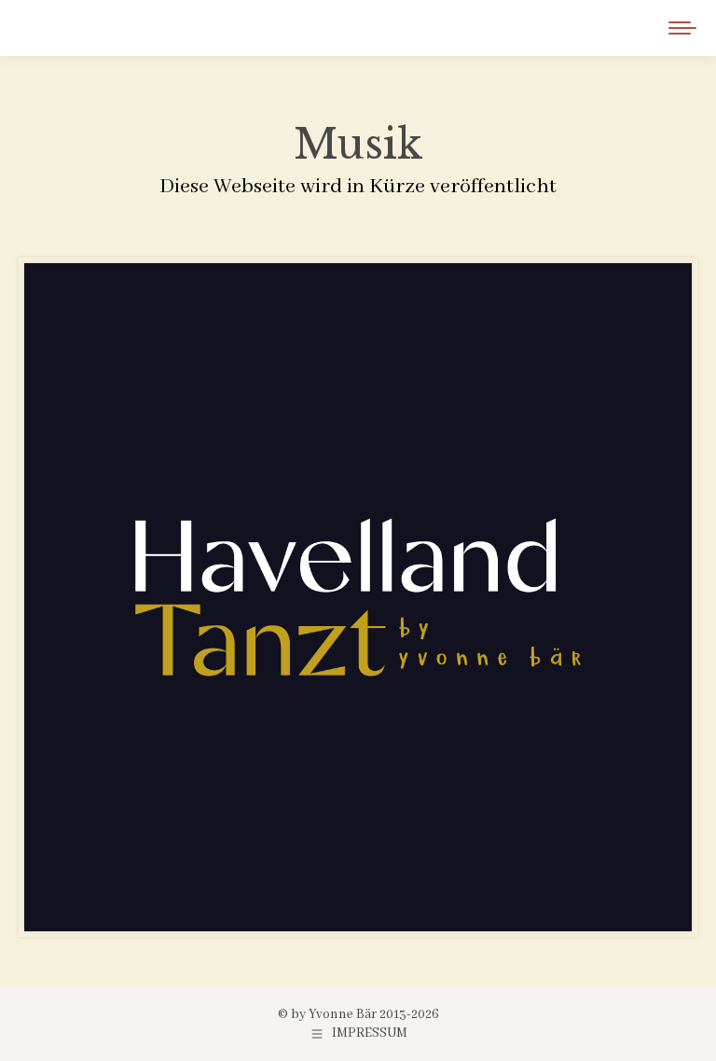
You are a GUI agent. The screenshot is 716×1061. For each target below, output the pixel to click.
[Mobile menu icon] (682, 28)
